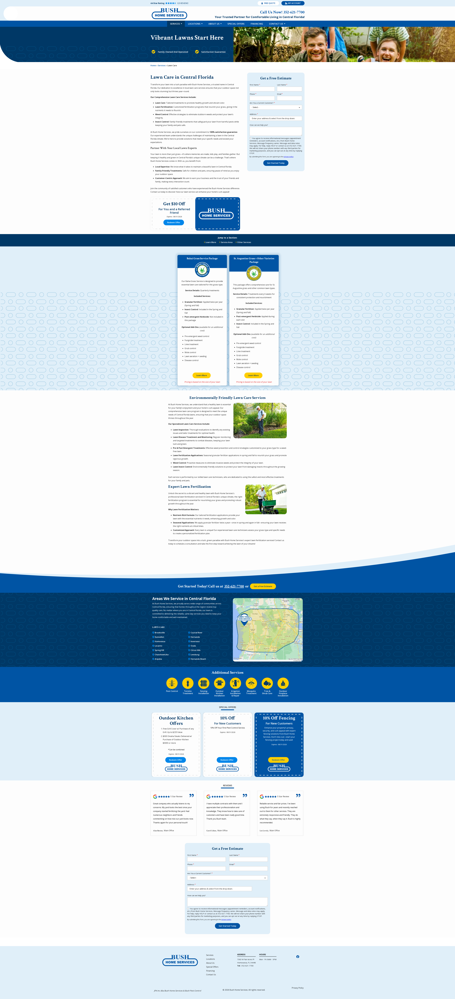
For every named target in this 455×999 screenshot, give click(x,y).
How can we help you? (259, 125)
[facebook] (297, 956)
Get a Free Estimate (263, 586)
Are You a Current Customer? (261, 103)
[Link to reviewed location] (173, 797)
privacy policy (288, 157)
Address (253, 114)
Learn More (211, 242)
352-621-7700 (234, 586)
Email (279, 94)
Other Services (244, 242)
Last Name (281, 85)
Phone (252, 94)
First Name (254, 85)
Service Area (226, 242)
